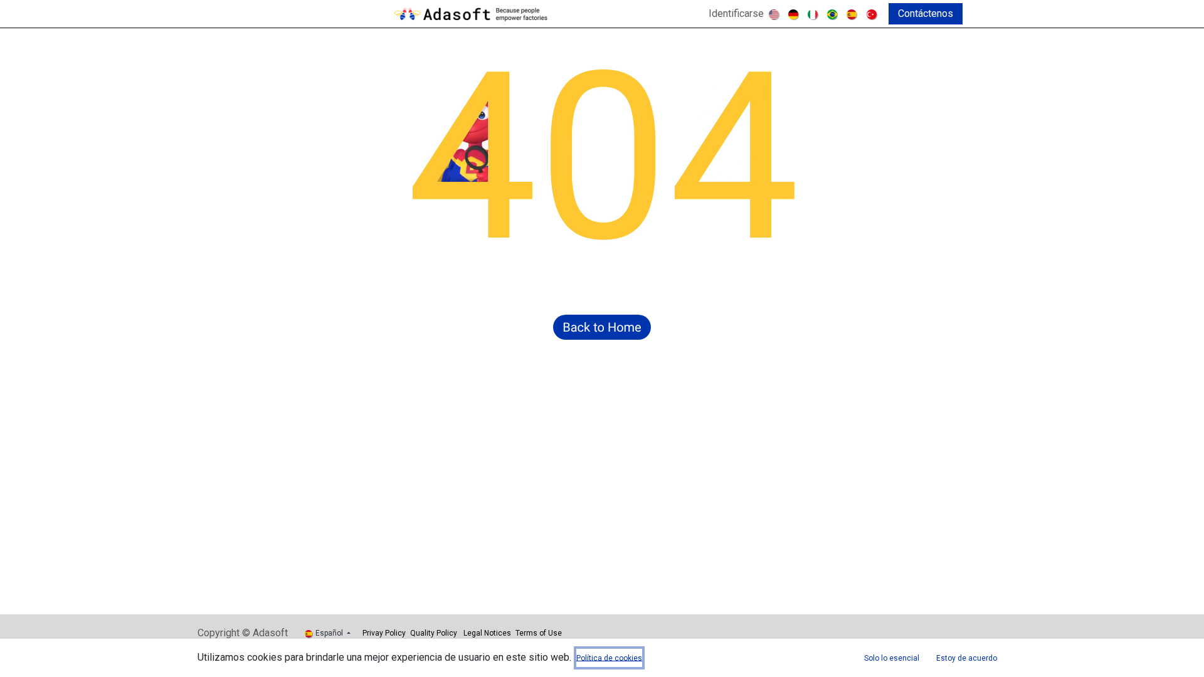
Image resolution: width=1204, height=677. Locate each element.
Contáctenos (925, 13)
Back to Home (601, 327)
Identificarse (736, 13)
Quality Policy (433, 633)
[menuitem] (775, 13)
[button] (891, 658)
